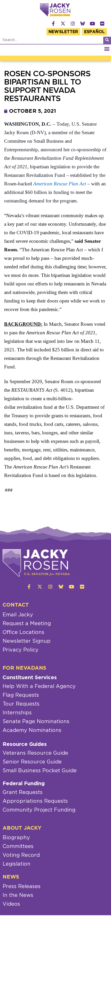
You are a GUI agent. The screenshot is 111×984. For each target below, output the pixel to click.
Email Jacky (18, 614)
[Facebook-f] (53, 23)
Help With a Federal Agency (39, 686)
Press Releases (22, 886)
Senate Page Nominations (36, 721)
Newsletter (63, 32)
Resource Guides (25, 744)
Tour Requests (21, 704)
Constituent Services (30, 677)
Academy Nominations (32, 730)
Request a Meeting (27, 623)
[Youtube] (92, 23)
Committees (18, 846)
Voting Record (21, 855)
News (11, 877)
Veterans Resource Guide (35, 753)
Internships (17, 712)
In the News (18, 895)
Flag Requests (21, 695)
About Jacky (22, 828)
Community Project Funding (39, 810)
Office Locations (23, 632)
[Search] (107, 40)
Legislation (16, 864)
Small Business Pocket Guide (40, 770)
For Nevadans (24, 668)
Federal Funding (24, 783)
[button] (106, 48)
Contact (16, 605)
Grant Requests (23, 792)
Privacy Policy (20, 650)
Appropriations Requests (35, 801)
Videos (11, 904)
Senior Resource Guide (32, 762)
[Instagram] (72, 23)
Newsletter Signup (27, 641)
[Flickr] (102, 23)
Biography (16, 837)
